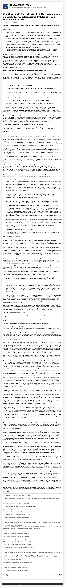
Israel (15, 22)
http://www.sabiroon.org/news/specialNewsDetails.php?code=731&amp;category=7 (24, 511)
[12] (50, 277)
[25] (41, 431)
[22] (34, 375)
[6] (16, 214)
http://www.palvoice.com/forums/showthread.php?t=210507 (19, 547)
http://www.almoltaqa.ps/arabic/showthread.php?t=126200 (18, 562)
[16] (7, 316)
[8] (51, 226)
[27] (41, 469)
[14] (6, 281)
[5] (47, 202)
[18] (46, 326)
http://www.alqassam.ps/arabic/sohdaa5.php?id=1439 (17, 539)
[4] (37, 197)
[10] (21, 233)
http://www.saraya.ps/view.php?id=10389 (14, 559)
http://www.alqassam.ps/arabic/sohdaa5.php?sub (16, 506)
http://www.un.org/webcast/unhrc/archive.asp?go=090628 (18, 495)
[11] (8, 240)
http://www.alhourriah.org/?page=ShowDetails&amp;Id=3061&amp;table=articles (24, 550)
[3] (27, 190)
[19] (10, 330)
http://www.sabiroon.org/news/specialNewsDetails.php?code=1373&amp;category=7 (24, 520)
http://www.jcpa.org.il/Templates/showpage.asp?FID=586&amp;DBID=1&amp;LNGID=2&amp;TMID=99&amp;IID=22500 (30, 556)
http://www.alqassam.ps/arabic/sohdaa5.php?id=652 (17, 531)
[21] (20, 343)
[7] (30, 217)
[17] (49, 323)
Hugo (33, 584)
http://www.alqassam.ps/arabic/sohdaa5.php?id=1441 (17, 536)
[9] (32, 229)
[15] (51, 309)
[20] (43, 337)
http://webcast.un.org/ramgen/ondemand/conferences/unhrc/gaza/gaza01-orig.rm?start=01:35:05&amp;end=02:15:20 (32, 498)
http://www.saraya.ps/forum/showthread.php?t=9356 (17, 517)
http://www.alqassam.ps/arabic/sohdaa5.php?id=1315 (17, 570)
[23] (25, 401)
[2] (21, 138)
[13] (29, 279)
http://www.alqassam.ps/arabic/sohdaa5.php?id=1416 (17, 503)
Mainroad (37, 584)
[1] (32, 128)
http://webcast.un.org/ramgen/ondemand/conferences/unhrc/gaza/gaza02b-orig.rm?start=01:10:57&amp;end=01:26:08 (32, 565)
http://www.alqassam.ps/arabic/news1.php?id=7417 (17, 567)
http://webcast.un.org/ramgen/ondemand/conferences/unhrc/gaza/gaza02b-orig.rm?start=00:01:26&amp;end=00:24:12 (32, 552)
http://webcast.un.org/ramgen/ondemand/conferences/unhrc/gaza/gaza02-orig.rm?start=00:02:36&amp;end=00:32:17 (32, 522)
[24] (59, 425)
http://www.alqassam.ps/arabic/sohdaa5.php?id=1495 (17, 501)
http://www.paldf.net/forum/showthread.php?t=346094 (18, 544)
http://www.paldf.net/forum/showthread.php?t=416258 (18, 541)
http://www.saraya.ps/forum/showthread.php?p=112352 (17, 514)
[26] (8, 453)
